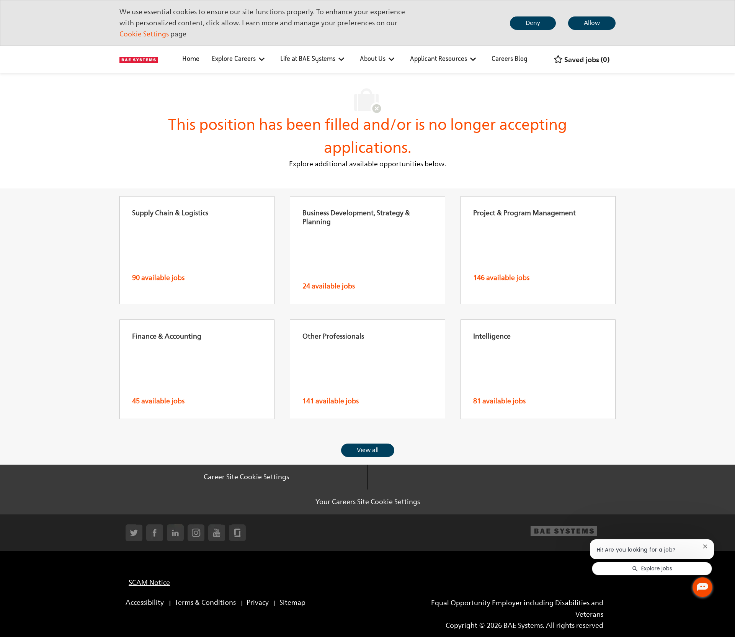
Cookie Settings (144, 34)
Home (190, 59)
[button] (367, 450)
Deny (533, 23)
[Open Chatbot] (702, 587)
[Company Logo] (138, 59)
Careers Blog (509, 59)
